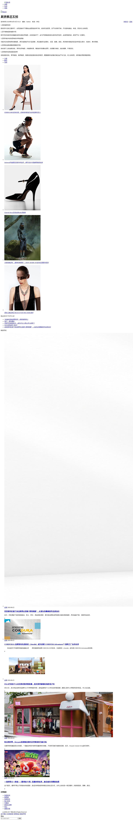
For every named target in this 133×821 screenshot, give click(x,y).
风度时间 (7, 795)
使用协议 (16, 814)
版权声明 (23, 814)
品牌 (5, 4)
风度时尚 (7, 799)
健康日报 (7, 808)
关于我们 (4, 814)
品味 (5, 8)
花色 (5, 62)
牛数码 (6, 803)
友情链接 (10, 814)
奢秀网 (6, 797)
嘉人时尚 (7, 801)
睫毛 (5, 60)
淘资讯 (126, 21)
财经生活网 (8, 805)
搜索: (2, 816)
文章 (5, 58)
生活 (5, 6)
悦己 (5, 807)
